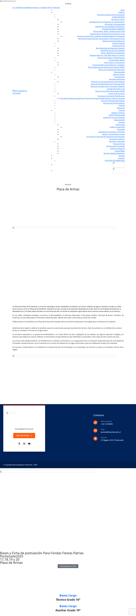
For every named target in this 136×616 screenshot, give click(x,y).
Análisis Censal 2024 (117, 127)
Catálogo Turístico (118, 113)
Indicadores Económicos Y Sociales (111, 132)
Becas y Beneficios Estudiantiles (113, 53)
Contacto (121, 158)
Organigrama (119, 77)
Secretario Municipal (117, 79)
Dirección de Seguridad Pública (113, 101)
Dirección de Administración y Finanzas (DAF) (108, 84)
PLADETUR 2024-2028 (117, 115)
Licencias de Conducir (116, 94)
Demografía (120, 125)
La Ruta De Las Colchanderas (114, 117)
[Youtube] (29, 444)
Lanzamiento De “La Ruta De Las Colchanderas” (107, 22)
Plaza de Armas (119, 144)
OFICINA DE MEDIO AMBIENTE (113, 29)
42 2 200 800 (17, 7)
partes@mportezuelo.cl (31, 7)
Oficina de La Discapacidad (115, 24)
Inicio (123, 10)
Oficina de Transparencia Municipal (111, 70)
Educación (121, 108)
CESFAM (122, 105)
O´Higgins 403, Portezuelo (50, 7)
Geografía (121, 129)
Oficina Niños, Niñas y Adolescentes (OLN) (109, 31)
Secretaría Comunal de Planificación (111, 96)
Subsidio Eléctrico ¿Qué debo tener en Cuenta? (107, 55)
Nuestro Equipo (119, 74)
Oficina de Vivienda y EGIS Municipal (111, 58)
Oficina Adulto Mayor (117, 60)
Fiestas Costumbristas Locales (113, 134)
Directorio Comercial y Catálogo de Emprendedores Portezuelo (101, 36)
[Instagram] (24, 444)
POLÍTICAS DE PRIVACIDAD (115, 160)
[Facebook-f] (19, 444)
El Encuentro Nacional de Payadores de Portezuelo (106, 137)
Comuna (121, 110)
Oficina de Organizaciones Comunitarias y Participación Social (101, 39)
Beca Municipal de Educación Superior (110, 48)
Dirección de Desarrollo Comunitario (111, 15)
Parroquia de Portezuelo (115, 146)
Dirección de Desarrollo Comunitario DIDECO (108, 86)
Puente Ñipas (120, 151)
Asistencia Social (118, 46)
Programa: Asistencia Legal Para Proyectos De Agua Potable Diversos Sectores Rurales (92, 98)
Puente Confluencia (117, 149)
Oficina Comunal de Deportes (113, 41)
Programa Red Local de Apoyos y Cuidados (109, 65)
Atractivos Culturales (117, 141)
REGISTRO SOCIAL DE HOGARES (113, 51)
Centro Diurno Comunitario (114, 62)
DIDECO (122, 12)
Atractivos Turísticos (117, 139)
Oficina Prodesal (118, 43)
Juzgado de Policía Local (116, 89)
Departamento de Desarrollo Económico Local (107, 34)
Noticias (122, 156)
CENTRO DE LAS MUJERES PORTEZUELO (110, 27)
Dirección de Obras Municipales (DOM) (110, 91)
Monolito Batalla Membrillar (114, 153)
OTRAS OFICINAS (118, 17)
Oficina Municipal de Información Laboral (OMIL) (106, 67)
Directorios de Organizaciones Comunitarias (108, 82)
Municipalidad (119, 72)
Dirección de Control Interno (114, 103)
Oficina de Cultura (118, 19)
